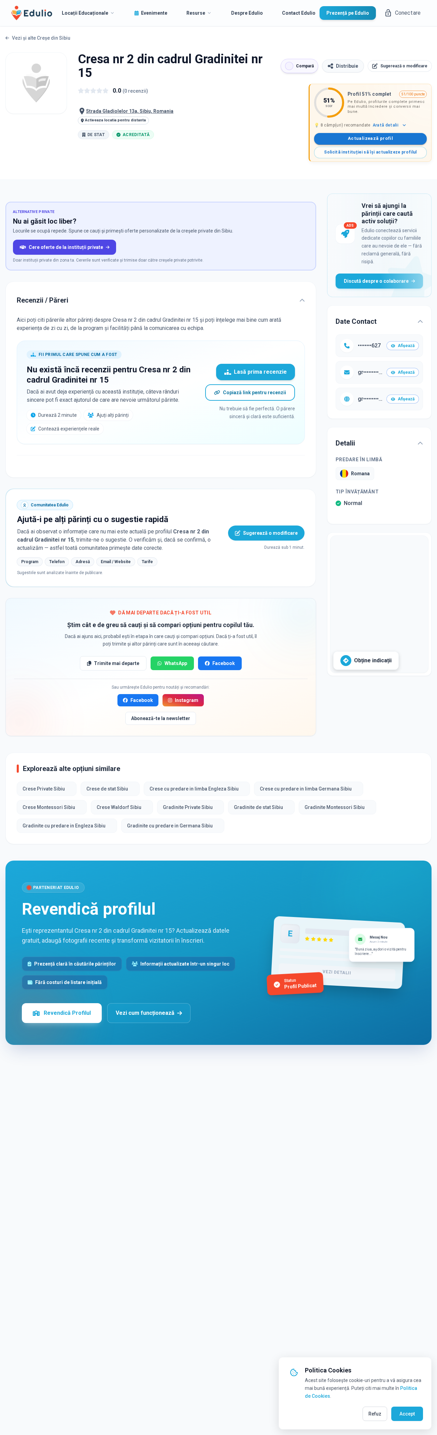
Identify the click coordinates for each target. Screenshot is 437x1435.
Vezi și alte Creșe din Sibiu (41, 38)
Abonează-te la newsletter (160, 718)
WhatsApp (176, 663)
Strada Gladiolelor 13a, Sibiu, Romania (129, 111)
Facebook (223, 663)
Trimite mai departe (116, 663)
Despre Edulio (247, 13)
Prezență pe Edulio (347, 13)
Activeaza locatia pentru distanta (115, 120)
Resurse (195, 13)
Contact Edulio (298, 13)
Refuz (374, 1414)
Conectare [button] (408, 13)
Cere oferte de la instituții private (66, 247)
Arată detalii (385, 125)
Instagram (186, 700)
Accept (407, 1414)
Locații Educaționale (85, 13)
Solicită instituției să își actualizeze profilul (370, 152)
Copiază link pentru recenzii (254, 392)
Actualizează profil (370, 138)
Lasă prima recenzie (260, 372)
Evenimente (154, 13)
